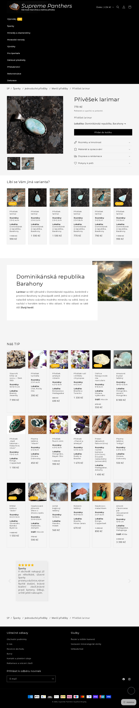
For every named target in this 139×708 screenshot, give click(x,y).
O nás (9, 644)
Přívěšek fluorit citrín (57, 440)
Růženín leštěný (77, 507)
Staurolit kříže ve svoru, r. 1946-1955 (16, 376)
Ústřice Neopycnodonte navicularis (101, 376)
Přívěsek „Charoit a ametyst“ (78, 441)
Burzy (9, 653)
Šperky (17, 88)
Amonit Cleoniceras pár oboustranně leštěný (122, 510)
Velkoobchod (77, 649)
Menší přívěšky (60, 88)
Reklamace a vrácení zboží (20, 663)
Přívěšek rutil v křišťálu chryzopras (80, 375)
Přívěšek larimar (14, 212)
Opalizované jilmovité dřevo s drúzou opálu (37, 509)
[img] (31, 565)
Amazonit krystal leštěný (120, 375)
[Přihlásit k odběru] (53, 679)
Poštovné (78, 111)
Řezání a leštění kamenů (83, 639)
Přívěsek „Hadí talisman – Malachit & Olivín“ (15, 443)
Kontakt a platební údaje (19, 658)
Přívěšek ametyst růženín (56, 375)
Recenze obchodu (15, 649)
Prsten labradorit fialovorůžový (101, 441)
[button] (118, 7)
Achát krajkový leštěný (56, 508)
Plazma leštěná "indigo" (120, 441)
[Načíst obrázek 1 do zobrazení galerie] (13, 163)
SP (8, 88)
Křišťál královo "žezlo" (13, 508)
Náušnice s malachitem (100, 507)
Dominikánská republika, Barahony (105, 123)
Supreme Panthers (66, 702)
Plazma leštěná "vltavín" (35, 441)
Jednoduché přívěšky (36, 88)
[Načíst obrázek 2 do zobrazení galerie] (27, 163)
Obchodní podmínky (17, 639)
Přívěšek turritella (35, 374)
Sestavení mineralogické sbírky (86, 644)
